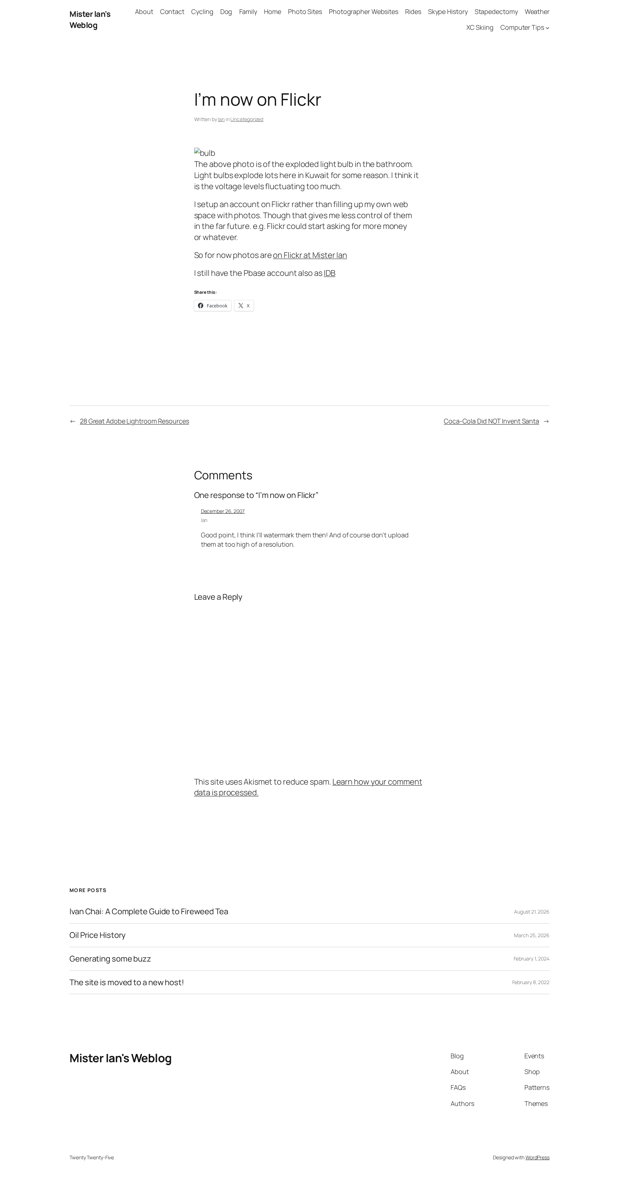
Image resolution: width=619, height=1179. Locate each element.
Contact (172, 11)
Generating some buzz (110, 958)
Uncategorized (246, 119)
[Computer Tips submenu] (548, 28)
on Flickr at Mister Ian (310, 255)
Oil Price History (97, 935)
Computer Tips (522, 27)
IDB (330, 273)
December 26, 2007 (223, 511)
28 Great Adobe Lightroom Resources (134, 421)
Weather (537, 11)
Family (248, 11)
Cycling (202, 11)
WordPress (538, 1157)
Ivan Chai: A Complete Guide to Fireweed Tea (148, 911)
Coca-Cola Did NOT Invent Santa (491, 421)
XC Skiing (480, 27)
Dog (226, 11)
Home (272, 11)
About (144, 11)
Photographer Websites (363, 11)
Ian (221, 119)
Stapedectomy (496, 11)
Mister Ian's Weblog (89, 19)
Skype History (448, 11)
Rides (413, 11)
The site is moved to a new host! (126, 982)
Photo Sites (305, 11)
